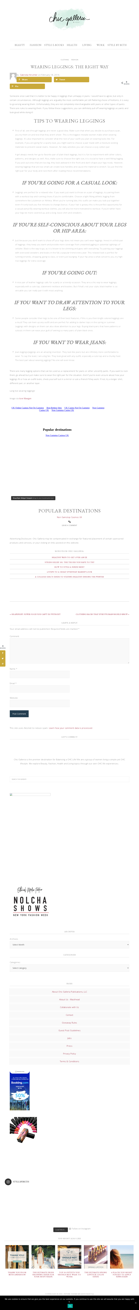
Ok (70, 1306)
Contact (69, 1015)
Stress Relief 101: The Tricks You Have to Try (69, 562)
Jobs (69, 1038)
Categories (15, 962)
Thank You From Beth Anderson (17, 1273)
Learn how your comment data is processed (70, 728)
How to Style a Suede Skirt (69, 567)
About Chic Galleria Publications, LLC (69, 991)
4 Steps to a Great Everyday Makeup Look (69, 572)
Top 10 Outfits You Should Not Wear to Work (69, 1274)
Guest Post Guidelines (69, 1030)
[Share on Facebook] (2, 653)
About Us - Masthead (69, 999)
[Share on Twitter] (2, 658)
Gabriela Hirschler (29, 74)
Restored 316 (87, 1294)
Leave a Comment (69, 525)
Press (69, 1045)
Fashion (74, 60)
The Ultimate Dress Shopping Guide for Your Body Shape (43, 1274)
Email (13, 683)
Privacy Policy (69, 1053)
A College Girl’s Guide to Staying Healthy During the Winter (69, 577)
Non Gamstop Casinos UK (69, 517)
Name (13, 668)
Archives (14, 939)
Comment (14, 636)
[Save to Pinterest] (2, 664)
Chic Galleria (69, 19)
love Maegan (25, 398)
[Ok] (135, 1302)
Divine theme (71, 1294)
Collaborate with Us (69, 1007)
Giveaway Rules (69, 1022)
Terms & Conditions (69, 1061)
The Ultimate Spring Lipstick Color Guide (95, 1274)
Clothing (65, 60)
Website (14, 697)
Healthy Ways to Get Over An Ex (69, 557)
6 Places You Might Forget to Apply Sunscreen (121, 1274)
